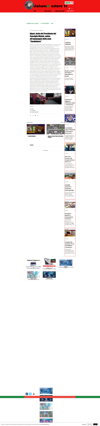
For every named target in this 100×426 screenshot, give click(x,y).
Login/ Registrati (70, 10)
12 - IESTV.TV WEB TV (45, 23)
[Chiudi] (98, 424)
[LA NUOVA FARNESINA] (36, 129)
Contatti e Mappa (47, 11)
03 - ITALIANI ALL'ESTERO (34, 111)
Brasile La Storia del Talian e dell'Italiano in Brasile (55, 137)
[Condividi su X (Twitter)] (32, 115)
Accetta (95, 424)
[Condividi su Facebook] (30, 115)
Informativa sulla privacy (45, 424)
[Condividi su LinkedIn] (35, 115)
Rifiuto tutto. (90, 424)
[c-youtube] (33, 394)
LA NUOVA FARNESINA (32, 136)
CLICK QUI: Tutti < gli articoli (32, 23)
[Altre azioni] (61, 30)
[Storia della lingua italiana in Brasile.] (56, 129)
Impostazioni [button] (84, 424)
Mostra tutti (63, 122)
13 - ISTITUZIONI (33, 110)
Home (35, 11)
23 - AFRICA (32, 108)
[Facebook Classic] (27, 394)
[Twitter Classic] (30, 394)
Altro (52, 23)
